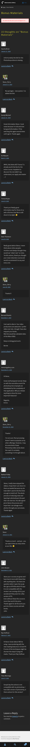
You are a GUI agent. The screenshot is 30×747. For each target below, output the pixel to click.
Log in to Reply (6, 66)
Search (15, 744)
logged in (15, 716)
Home (4, 7)
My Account (5, 744)
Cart (23, 743)
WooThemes (16, 738)
